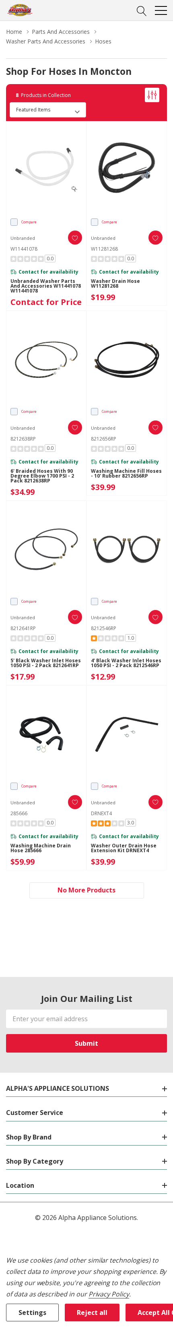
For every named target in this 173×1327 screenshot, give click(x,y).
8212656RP (103, 438)
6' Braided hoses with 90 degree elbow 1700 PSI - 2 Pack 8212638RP (42, 476)
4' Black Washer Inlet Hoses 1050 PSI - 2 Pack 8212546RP (126, 663)
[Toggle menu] (161, 10)
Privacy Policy (109, 1294)
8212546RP (103, 628)
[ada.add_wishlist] (75, 238)
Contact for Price (46, 302)
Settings (32, 1312)
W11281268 (104, 248)
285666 (18, 813)
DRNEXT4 (101, 813)
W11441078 (23, 248)
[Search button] (142, 10)
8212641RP (23, 628)
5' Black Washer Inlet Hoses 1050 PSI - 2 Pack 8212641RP (45, 663)
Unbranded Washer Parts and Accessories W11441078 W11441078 (45, 286)
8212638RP (23, 438)
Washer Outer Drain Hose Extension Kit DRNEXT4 (124, 848)
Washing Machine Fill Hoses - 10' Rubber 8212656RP (126, 473)
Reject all (92, 1312)
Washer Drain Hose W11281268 (115, 283)
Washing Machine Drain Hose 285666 (40, 848)
